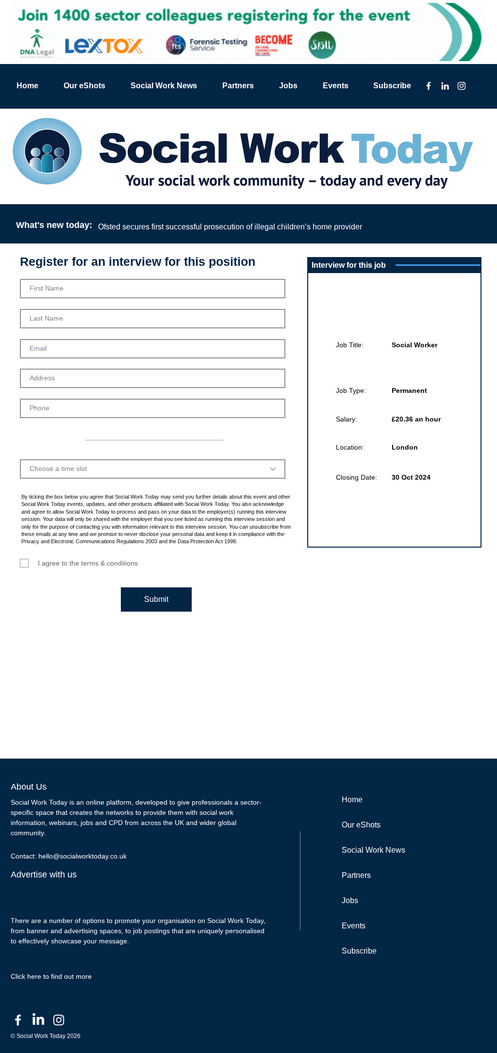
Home (352, 799)
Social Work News (373, 850)
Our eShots (361, 825)
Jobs (350, 900)
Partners (356, 875)
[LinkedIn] (445, 86)
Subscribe (359, 951)
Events (353, 926)
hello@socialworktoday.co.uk (82, 856)
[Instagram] (461, 86)
